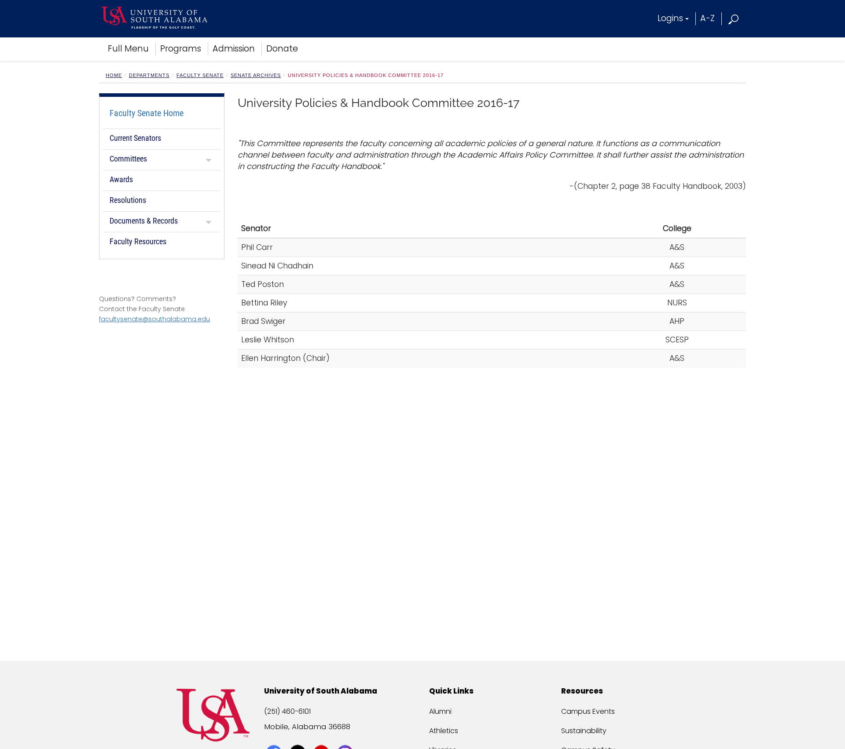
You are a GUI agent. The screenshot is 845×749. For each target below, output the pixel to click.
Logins (670, 18)
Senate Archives (256, 75)
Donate (282, 49)
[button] (734, 18)
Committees (128, 158)
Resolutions (128, 200)
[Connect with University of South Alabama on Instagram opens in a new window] (346, 736)
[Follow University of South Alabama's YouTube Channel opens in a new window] (322, 736)
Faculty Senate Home (147, 113)
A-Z (707, 18)
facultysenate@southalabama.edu (154, 319)
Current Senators (135, 138)
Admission (234, 49)
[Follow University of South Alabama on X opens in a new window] (298, 736)
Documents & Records (144, 220)
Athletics (443, 731)
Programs (180, 49)
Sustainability (583, 731)
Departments (149, 75)
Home (114, 75)
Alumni (440, 711)
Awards (121, 179)
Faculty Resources (138, 241)
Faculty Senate (200, 75)
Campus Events (588, 711)
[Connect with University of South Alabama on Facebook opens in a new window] (275, 736)
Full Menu (128, 49)
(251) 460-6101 (287, 711)
